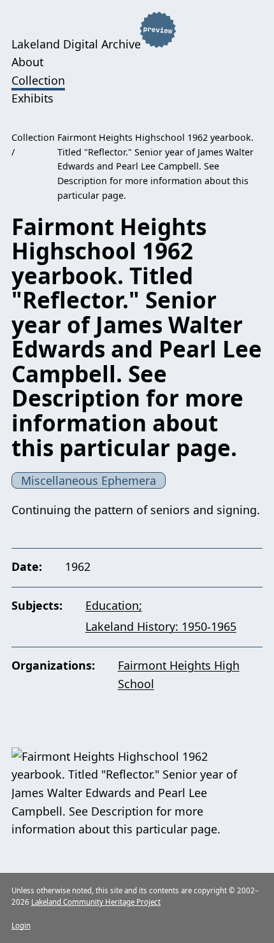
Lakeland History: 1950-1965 (160, 626)
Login (21, 925)
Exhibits (32, 98)
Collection (38, 80)
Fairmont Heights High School (179, 674)
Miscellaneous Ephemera (88, 480)
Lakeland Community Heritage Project (96, 902)
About (27, 61)
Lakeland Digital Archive (76, 43)
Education (112, 605)
